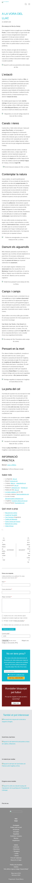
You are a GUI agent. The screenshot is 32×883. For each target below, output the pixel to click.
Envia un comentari (9, 629)
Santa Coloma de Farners (12, 521)
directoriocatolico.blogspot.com (14, 498)
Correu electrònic (7, 589)
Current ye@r (6, 633)
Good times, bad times (8, 737)
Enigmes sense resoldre (9, 781)
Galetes (16, 867)
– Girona (16, 855)
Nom (3, 581)
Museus (16, 838)
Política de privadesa (19, 620)
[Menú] (29, 4)
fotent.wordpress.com (22, 494)
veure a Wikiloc (11, 465)
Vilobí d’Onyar (9, 526)
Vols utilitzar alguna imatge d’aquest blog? (16, 869)
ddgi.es (13, 483)
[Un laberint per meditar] (16, 749)
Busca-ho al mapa (16, 860)
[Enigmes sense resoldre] (16, 771)
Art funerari (16, 829)
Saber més (16, 703)
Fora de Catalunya (16, 858)
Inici (16, 818)
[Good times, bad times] (16, 726)
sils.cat (15, 479)
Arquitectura (16, 840)
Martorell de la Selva (11, 523)
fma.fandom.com (19, 503)
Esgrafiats (16, 834)
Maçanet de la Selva (11, 513)
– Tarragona (16, 851)
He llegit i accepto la (14, 620)
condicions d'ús (20, 674)
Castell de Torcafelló (11, 515)
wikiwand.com (15, 487)
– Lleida (16, 853)
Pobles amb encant (16, 827)
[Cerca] (26, 4)
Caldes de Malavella (11, 519)
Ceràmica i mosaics (16, 836)
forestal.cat (24, 487)
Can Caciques (9, 517)
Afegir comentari (6, 597)
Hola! (16, 821)
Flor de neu (5, 803)
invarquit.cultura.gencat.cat (19, 501)
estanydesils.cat (21, 483)
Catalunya (16, 847)
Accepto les (16, 674)
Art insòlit (16, 831)
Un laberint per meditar (8, 759)
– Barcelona (16, 849)
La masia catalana (10, 492)
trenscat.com (14, 481)
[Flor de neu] (16, 793)
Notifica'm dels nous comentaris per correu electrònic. (16, 625)
